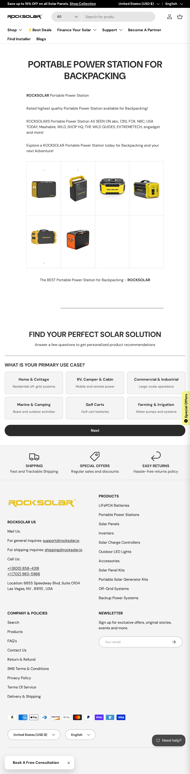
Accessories (109, 560)
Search (13, 622)
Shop (12, 30)
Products (15, 631)
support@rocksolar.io (61, 540)
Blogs (41, 39)
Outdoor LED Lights (115, 551)
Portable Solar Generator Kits (123, 579)
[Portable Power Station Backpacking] (43, 168)
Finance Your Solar (74, 30)
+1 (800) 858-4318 (23, 568)
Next (95, 430)
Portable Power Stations (119, 514)
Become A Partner (144, 30)
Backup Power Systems (118, 597)
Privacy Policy (19, 677)
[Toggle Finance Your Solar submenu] (95, 30)
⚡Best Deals (40, 30)
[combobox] (103, 17)
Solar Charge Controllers (119, 542)
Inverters (106, 533)
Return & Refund (21, 659)
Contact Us (16, 650)
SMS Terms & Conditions (28, 668)
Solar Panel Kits (112, 570)
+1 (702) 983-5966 (23, 573)
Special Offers (186, 408)
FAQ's (12, 640)
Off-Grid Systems (114, 588)
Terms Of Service (21, 687)
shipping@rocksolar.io (63, 549)
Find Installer (19, 39)
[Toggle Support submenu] (121, 30)
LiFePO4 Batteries (114, 505)
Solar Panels (109, 523)
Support (109, 30)
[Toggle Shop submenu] (20, 30)
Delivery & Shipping (24, 696)
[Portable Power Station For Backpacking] (43, 174)
